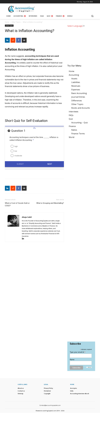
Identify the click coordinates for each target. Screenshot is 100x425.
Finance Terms (78, 133)
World (71, 137)
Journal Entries (78, 97)
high (16, 146)
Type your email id (77, 352)
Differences (76, 100)
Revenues (75, 86)
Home (7, 22)
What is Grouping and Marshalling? (50, 203)
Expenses (75, 89)
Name (72, 359)
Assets (74, 78)
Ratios (74, 130)
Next (49, 164)
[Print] (24, 40)
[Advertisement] (81, 44)
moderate (18, 156)
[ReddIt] (12, 40)
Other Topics (15, 22)
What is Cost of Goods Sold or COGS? (17, 204)
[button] (92, 16)
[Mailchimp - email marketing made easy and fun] (89, 367)
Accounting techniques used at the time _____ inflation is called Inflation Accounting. (34, 138)
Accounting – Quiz (79, 122)
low (15, 151)
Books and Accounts (80, 108)
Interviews (73, 111)
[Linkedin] (7, 40)
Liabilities (75, 82)
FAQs (71, 115)
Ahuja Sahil (27, 217)
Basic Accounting (79, 93)
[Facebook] (18, 40)
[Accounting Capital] (21, 9)
